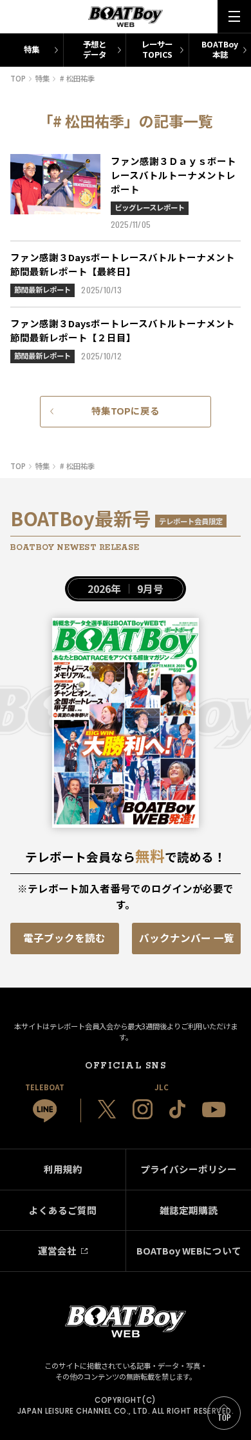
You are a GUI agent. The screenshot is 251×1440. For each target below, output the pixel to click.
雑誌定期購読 (189, 1210)
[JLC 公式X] (107, 1109)
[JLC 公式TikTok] (177, 1109)
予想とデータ (94, 49)
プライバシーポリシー (188, 1169)
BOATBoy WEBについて (188, 1250)
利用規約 (63, 1169)
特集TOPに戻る (125, 410)
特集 (31, 49)
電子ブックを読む (64, 937)
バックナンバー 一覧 (186, 937)
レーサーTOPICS (157, 49)
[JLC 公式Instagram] (143, 1109)
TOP (225, 1417)
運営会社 (57, 1250)
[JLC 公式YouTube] (213, 1109)
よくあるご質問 (63, 1210)
